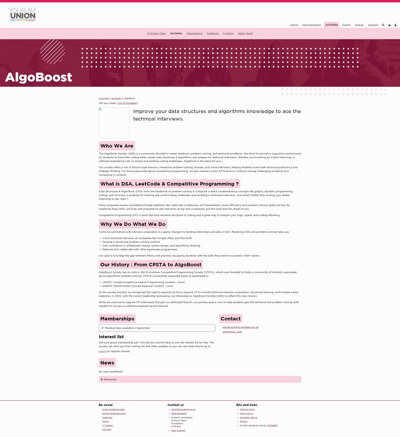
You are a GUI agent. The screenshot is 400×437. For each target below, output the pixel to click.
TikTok (105, 421)
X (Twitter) (107, 425)
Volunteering (194, 33)
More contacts (178, 430)
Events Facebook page (114, 413)
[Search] (383, 25)
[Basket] (389, 25)
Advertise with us (248, 417)
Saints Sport (245, 33)
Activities (331, 24)
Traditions (213, 33)
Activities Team (156, 33)
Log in (103, 351)
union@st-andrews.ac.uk (183, 409)
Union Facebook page (113, 409)
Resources (110, 379)
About (294, 24)
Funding (228, 33)
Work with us (246, 413)
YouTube (106, 429)
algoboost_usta (232, 331)
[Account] (395, 25)
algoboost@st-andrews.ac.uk (240, 327)
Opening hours (247, 409)
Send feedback (179, 413)
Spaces (359, 24)
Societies (176, 33)
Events (346, 24)
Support (373, 24)
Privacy (244, 421)
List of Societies (127, 103)
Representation (311, 24)
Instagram (107, 417)
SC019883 (272, 425)
